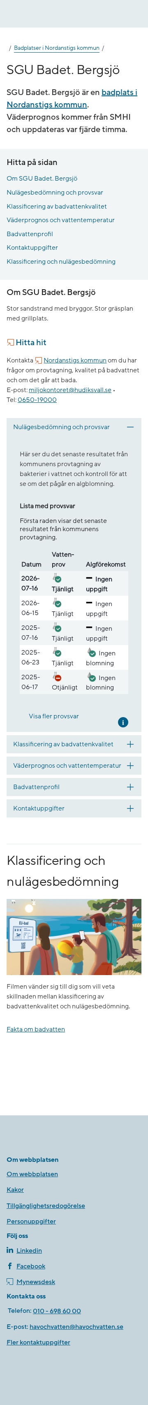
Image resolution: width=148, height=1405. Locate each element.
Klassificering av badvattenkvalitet (57, 206)
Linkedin (29, 1251)
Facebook (30, 1266)
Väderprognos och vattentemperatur (61, 220)
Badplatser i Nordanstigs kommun (56, 48)
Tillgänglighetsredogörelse (46, 1206)
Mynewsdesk (35, 1282)
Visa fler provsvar (54, 716)
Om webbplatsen (32, 1174)
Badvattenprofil (30, 234)
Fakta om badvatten (36, 1029)
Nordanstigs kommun (75, 360)
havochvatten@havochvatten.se (76, 1327)
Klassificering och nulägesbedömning (61, 262)
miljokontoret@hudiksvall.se (70, 390)
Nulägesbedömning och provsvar (55, 192)
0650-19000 (37, 400)
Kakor (15, 1190)
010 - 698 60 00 (57, 1311)
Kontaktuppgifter (32, 248)
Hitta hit (31, 342)
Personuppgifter (31, 1221)
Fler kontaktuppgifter (38, 1342)
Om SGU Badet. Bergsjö (42, 178)
